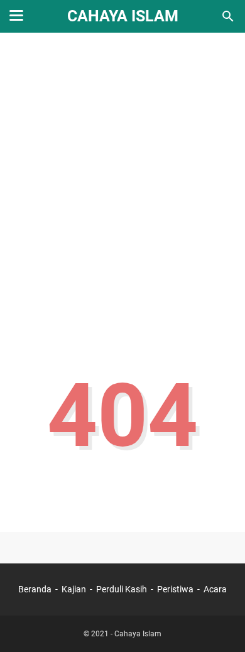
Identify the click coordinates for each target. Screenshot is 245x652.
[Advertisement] (122, 174)
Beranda (35, 589)
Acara (215, 589)
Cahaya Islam (122, 16)
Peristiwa (175, 589)
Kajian (74, 589)
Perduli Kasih (121, 589)
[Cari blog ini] (228, 16)
